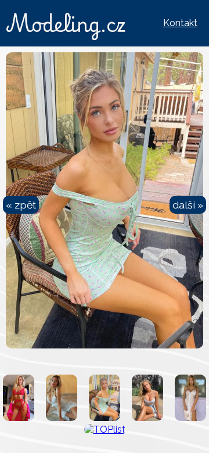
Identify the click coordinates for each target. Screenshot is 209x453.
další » (187, 205)
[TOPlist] (104, 429)
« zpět (21, 205)
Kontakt (180, 22)
